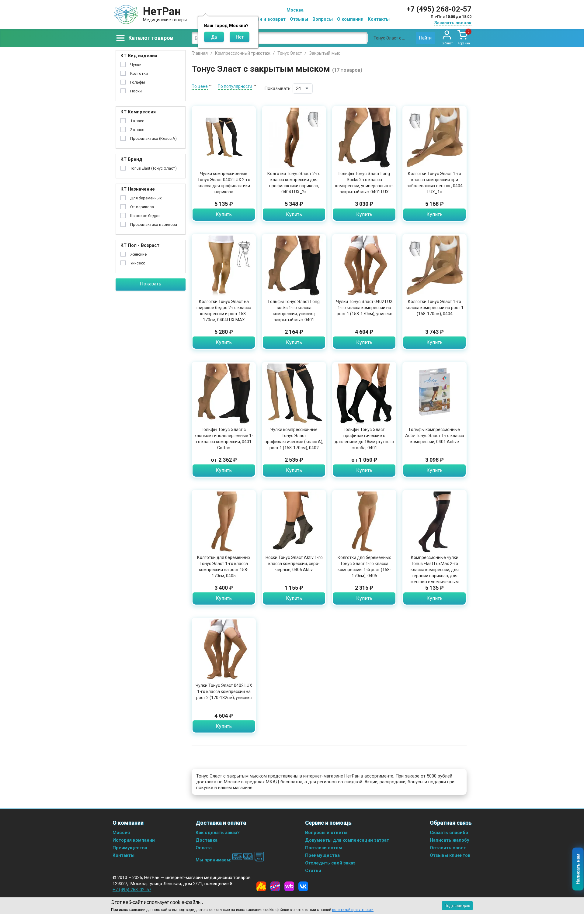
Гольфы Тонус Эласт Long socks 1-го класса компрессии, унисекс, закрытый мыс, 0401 (294, 310)
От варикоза (142, 207)
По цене (200, 86)
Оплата (204, 847)
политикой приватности (353, 910)
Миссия (121, 832)
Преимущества (130, 847)
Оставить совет (448, 847)
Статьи (313, 870)
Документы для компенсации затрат (347, 840)
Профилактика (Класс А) (153, 138)
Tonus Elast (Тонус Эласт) (153, 168)
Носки (136, 91)
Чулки (135, 64)
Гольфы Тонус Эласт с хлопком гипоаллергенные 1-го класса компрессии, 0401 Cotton (223, 438)
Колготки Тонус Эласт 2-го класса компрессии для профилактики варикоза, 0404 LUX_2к (294, 182)
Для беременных (146, 198)
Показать (150, 284)
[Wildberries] (289, 886)
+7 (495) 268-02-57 (438, 9)
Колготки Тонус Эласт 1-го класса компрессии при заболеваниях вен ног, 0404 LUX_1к (435, 182)
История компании (134, 840)
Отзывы (299, 19)
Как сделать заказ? (218, 832)
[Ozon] (275, 886)
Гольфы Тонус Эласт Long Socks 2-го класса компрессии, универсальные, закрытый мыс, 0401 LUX (364, 182)
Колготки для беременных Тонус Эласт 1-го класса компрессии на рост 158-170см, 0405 (223, 566)
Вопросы (322, 19)
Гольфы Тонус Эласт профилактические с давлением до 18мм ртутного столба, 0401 (364, 438)
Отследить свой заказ (330, 863)
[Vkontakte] (303, 886)
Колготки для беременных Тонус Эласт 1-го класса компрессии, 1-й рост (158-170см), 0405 (364, 566)
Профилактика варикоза (153, 224)
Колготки (139, 73)
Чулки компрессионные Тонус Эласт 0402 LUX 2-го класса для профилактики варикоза (223, 182)
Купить (224, 214)
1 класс (137, 121)
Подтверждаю (457, 905)
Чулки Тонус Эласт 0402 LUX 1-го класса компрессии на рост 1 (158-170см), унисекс (364, 307)
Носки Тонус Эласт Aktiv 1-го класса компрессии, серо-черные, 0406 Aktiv (294, 563)
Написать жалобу (449, 840)
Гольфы (137, 82)
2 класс (137, 129)
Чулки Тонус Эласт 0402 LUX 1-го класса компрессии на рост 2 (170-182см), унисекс (224, 691)
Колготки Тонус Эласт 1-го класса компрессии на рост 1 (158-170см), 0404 (435, 307)
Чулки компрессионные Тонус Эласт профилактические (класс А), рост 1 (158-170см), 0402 (294, 438)
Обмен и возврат (266, 19)
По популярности (235, 86)
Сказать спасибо (449, 832)
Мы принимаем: (214, 860)
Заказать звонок (452, 23)
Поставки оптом (323, 847)
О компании (350, 19)
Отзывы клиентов (450, 855)
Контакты (379, 19)
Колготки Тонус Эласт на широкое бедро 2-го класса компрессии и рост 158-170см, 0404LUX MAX (223, 310)
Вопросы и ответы (326, 832)
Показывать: (277, 88)
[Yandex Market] (261, 886)
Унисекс (137, 263)
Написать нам (578, 869)
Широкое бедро (145, 215)
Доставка (206, 840)
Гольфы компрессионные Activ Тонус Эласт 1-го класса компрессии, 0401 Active (434, 435)
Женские (138, 254)
